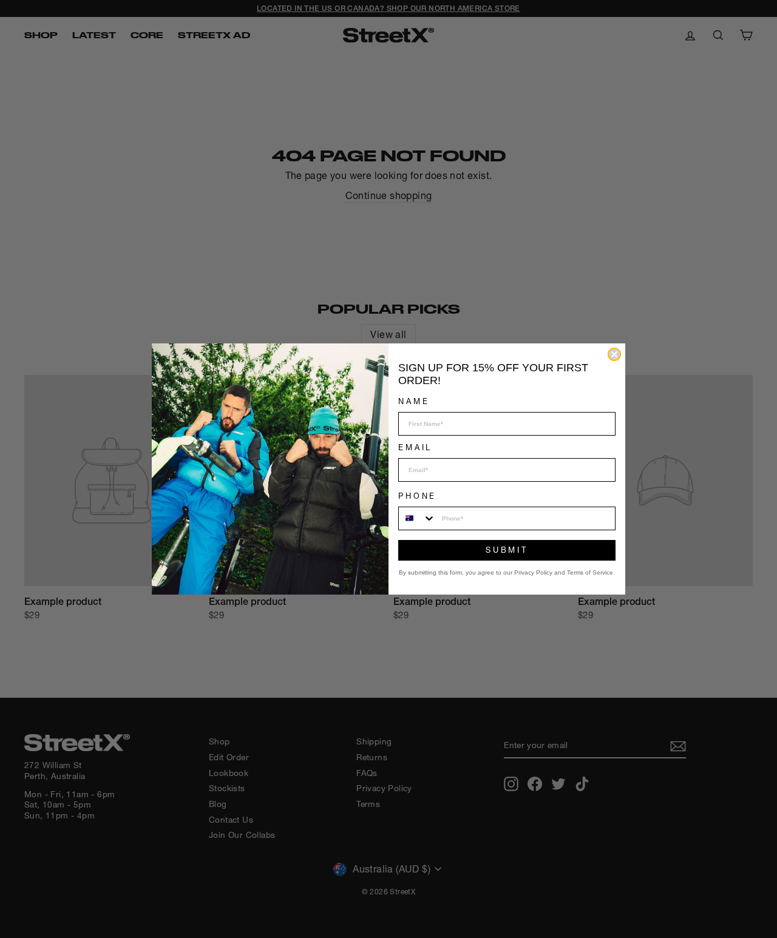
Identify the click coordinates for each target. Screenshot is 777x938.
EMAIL (415, 447)
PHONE (417, 496)
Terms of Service (590, 572)
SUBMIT (507, 550)
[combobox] (417, 518)
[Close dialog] (614, 354)
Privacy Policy (533, 572)
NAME (413, 401)
